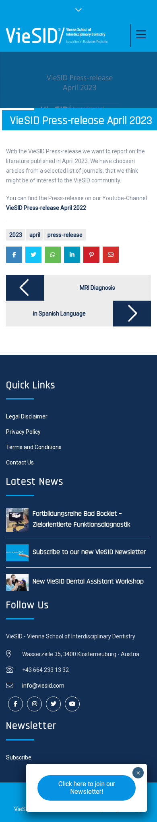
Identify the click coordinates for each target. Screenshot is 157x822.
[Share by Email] (111, 255)
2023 (15, 235)
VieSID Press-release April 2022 (46, 208)
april (34, 235)
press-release (65, 235)
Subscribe (18, 757)
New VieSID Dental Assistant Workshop (88, 581)
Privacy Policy (23, 432)
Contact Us (20, 462)
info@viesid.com (43, 685)
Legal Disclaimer (27, 416)
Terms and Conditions (34, 447)
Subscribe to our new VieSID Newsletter (89, 551)
